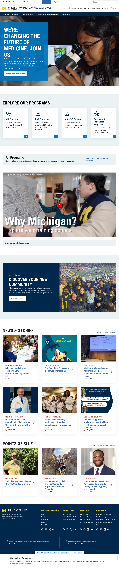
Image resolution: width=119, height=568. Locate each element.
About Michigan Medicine (11, 2)
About (43, 514)
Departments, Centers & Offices (105, 519)
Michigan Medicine (50, 510)
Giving (43, 522)
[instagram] (46, 529)
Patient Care (26, 2)
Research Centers (85, 519)
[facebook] (42, 529)
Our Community (101, 517)
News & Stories (46, 525)
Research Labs (84, 517)
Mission (43, 517)
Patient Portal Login (69, 519)
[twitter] (50, 529)
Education (47, 2)
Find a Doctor (67, 514)
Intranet (98, 525)
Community (44, 519)
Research (37, 2)
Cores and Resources (86, 522)
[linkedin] (88, 529)
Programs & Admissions (103, 514)
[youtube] (53, 529)
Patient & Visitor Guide (69, 517)
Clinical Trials (84, 514)
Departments (58, 2)
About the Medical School (104, 522)
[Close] (115, 557)
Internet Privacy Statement (22, 564)
